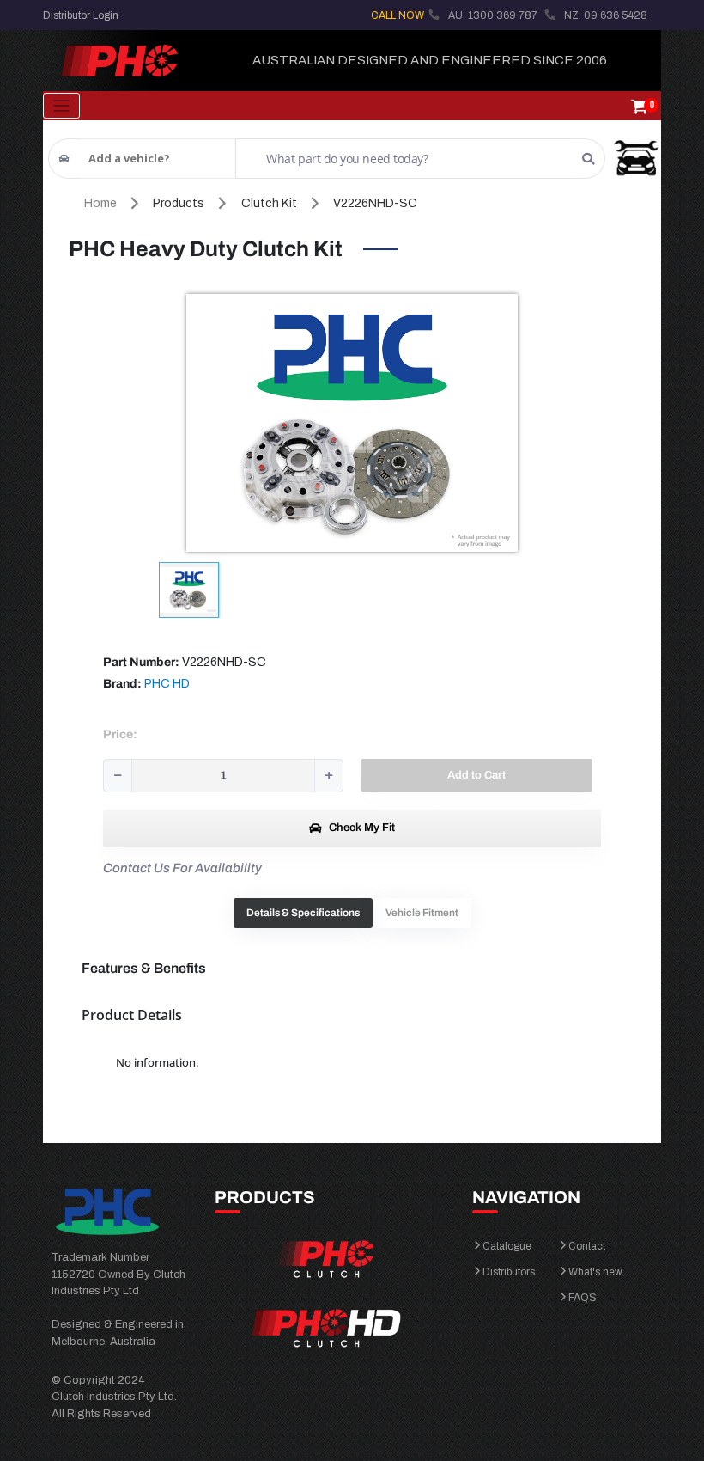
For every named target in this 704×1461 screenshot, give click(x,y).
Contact (586, 1246)
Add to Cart (476, 775)
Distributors (508, 1272)
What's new (595, 1272)
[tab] (303, 913)
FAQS (582, 1298)
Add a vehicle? (129, 158)
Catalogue (506, 1246)
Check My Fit (360, 828)
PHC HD (167, 683)
